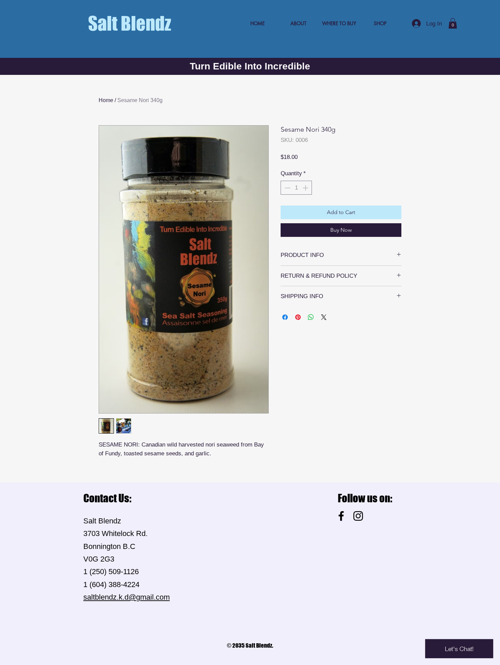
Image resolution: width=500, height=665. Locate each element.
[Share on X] (324, 317)
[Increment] (306, 188)
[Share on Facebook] (285, 317)
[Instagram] (358, 515)
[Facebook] (341, 515)
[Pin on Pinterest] (298, 317)
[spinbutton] (296, 188)
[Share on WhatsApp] (311, 317)
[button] (452, 23)
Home (106, 100)
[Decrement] (287, 188)
